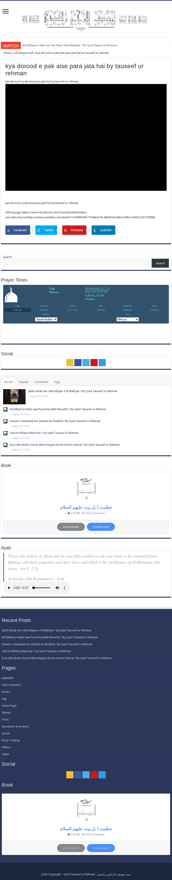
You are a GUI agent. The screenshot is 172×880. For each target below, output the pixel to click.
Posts (5, 719)
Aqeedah (7, 678)
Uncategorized (23, 53)
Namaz (6, 712)
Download (101, 527)
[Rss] (69, 362)
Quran (6, 733)
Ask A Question (11, 685)
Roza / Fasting (11, 740)
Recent (8, 382)
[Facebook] (78, 362)
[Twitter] (86, 362)
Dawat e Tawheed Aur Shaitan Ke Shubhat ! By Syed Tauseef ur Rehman (55, 421)
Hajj (4, 698)
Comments (41, 382)
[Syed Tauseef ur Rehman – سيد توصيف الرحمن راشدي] (86, 18)
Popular (24, 382)
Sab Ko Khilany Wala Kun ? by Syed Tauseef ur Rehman (44, 433)
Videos (6, 747)
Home (7, 53)
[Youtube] (94, 362)
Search (7, 257)
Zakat (5, 754)
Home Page (9, 705)
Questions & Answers (15, 726)
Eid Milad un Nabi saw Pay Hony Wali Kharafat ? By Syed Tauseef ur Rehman (70, 45)
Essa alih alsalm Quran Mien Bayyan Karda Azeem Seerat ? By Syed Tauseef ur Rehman (65, 444)
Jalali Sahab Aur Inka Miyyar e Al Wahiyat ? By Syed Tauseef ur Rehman (72, 391)
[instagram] (102, 362)
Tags (57, 382)
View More (71, 527)
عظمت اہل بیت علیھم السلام (86, 507)
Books (6, 691)
